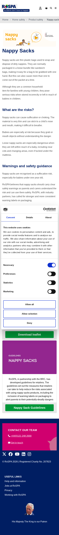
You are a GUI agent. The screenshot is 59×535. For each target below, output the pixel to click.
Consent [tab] (10, 217)
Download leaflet (29, 334)
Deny (29, 323)
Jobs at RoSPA (12, 486)
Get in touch (17, 443)
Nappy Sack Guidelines (29, 407)
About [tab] (48, 217)
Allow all (29, 304)
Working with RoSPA (15, 495)
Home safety (18, 19)
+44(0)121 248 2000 (21, 436)
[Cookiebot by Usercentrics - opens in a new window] (43, 209)
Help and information (15, 481)
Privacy (8, 490)
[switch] (52, 274)
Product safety (36, 19)
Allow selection (29, 314)
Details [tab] (29, 217)
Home (5, 19)
